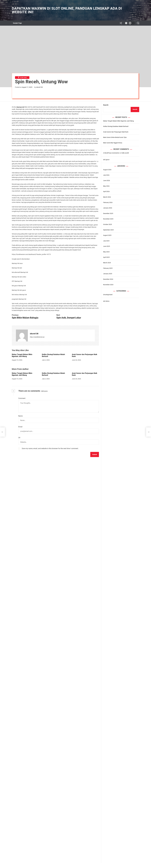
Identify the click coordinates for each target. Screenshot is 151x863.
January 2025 (107, 273)
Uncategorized (107, 294)
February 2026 (107, 202)
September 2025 (108, 230)
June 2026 (106, 180)
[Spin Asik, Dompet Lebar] (148, 432)
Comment (21, 398)
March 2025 (107, 262)
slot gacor (106, 159)
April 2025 (106, 257)
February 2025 (107, 268)
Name (20, 416)
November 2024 (108, 284)
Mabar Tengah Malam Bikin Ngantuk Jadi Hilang (22, 355)
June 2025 (106, 246)
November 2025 (108, 219)
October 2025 (107, 224)
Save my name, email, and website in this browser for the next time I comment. (50, 448)
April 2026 (106, 191)
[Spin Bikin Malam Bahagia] (2, 432)
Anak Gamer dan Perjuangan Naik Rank (84, 355)
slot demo (106, 301)
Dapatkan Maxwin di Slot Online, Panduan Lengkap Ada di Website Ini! (67, 10)
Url (19, 438)
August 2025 (107, 235)
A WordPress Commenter (111, 153)
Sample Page (17, 23)
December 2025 (108, 213)
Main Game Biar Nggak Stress (112, 143)
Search (105, 105)
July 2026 (106, 175)
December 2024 (108, 279)
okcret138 (39, 87)
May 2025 (106, 252)
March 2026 (107, 197)
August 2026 (107, 169)
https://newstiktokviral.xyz (37, 337)
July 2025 (106, 241)
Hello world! (125, 153)
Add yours (44, 391)
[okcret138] (22, 335)
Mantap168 (20, 107)
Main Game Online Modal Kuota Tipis (115, 137)
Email (20, 427)
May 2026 (106, 186)
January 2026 (107, 208)
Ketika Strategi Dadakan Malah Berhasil (53, 355)
